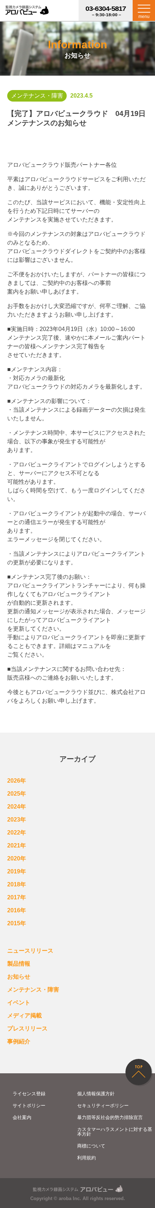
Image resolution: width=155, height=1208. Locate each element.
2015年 (16, 923)
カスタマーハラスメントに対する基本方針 (114, 1132)
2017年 (16, 897)
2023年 (16, 819)
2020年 (16, 858)
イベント (18, 1002)
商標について (91, 1146)
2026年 (16, 781)
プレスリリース (27, 1028)
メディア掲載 (24, 1015)
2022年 (16, 832)
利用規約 (86, 1157)
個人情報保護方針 (96, 1093)
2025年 (16, 794)
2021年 (16, 845)
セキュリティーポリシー (103, 1105)
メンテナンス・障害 (33, 989)
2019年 (16, 871)
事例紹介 (18, 1041)
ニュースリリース (30, 951)
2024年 (16, 807)
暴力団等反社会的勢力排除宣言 (110, 1117)
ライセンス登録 (29, 1093)
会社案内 (22, 1117)
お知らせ (18, 977)
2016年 (16, 910)
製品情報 (18, 964)
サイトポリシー (29, 1105)
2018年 (16, 884)
